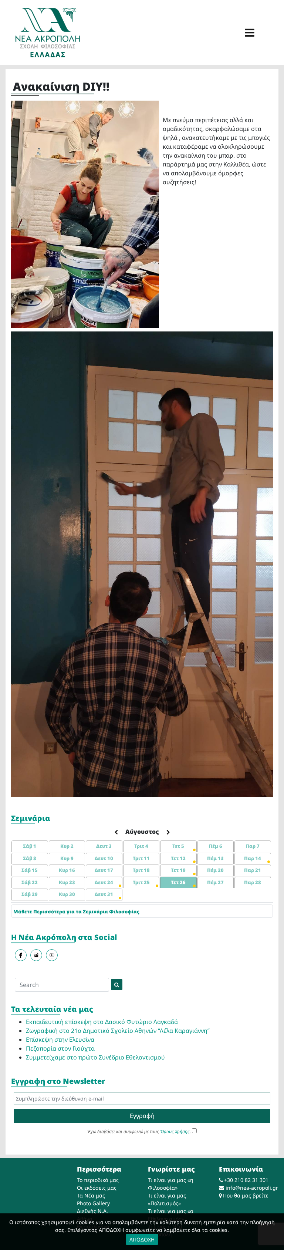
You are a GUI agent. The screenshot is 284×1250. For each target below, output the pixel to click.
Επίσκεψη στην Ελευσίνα (60, 1039)
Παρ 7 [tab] (253, 846)
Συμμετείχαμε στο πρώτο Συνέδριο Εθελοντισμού (95, 1057)
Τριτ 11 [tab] (141, 858)
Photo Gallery (93, 1203)
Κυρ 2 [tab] (67, 846)
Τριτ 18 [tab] (141, 870)
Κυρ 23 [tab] (67, 882)
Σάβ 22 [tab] (29, 882)
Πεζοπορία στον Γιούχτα (60, 1048)
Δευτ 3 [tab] (104, 846)
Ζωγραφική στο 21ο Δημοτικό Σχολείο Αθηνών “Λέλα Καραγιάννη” (118, 1031)
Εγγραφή (142, 1116)
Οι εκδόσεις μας (96, 1187)
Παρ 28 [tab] (252, 882)
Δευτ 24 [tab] (104, 882)
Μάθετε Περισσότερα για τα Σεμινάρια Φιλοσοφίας (76, 911)
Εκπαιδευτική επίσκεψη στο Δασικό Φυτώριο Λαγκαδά (102, 1022)
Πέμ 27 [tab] (215, 882)
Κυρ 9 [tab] (67, 858)
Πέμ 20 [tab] (215, 870)
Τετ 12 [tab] (178, 858)
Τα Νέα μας (91, 1195)
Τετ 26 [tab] (178, 882)
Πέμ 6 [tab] (215, 846)
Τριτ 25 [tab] (141, 882)
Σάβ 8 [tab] (29, 858)
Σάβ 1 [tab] (29, 846)
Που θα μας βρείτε (245, 1195)
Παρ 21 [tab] (252, 870)
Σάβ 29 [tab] (29, 894)
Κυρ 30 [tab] (67, 894)
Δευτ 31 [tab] (104, 894)
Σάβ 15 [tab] (29, 870)
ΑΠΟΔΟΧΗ (142, 1239)
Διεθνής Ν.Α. (92, 1210)
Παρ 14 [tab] (252, 858)
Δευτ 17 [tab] (104, 870)
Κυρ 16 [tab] (67, 870)
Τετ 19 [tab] (178, 870)
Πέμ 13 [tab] (215, 858)
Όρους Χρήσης (175, 1131)
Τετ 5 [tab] (178, 846)
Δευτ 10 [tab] (104, 858)
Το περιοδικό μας (98, 1179)
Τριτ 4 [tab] (141, 846)
